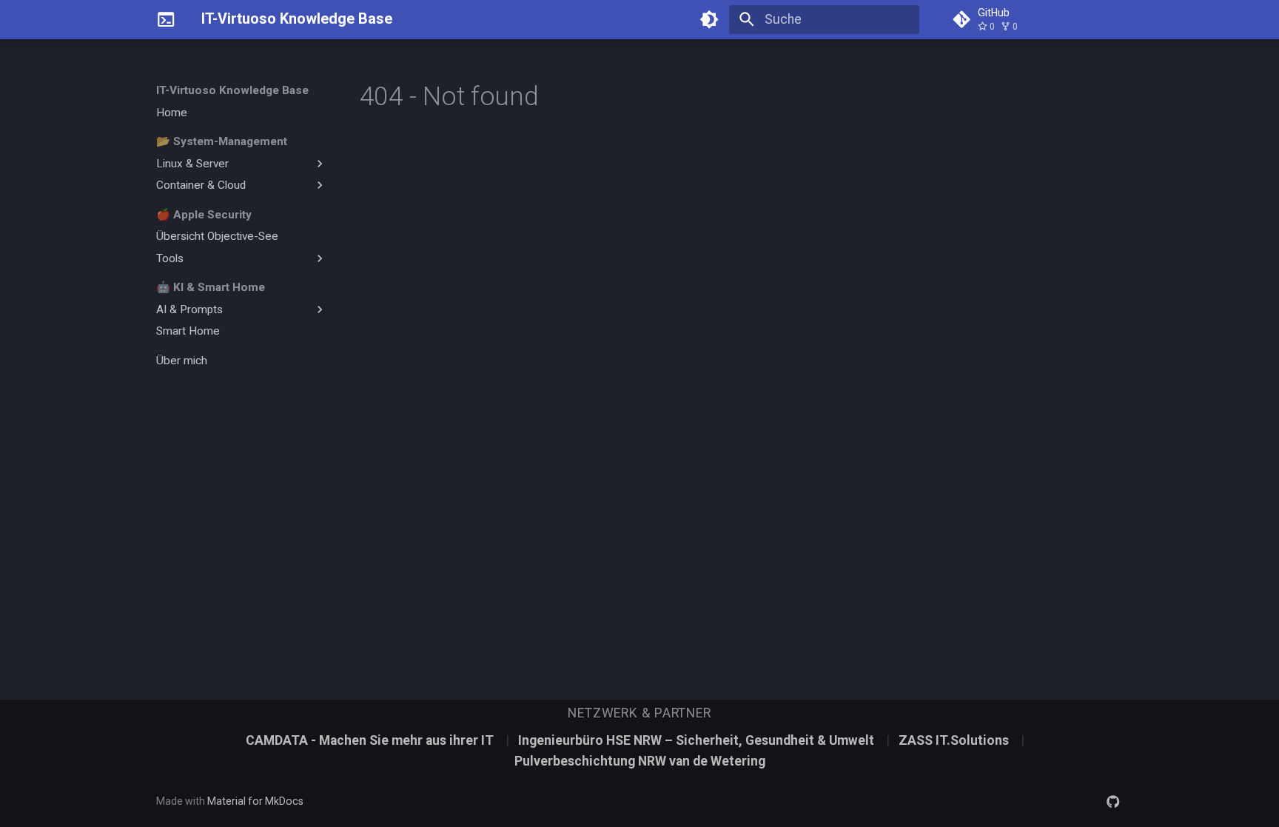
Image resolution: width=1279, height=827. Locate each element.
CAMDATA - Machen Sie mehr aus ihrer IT (371, 740)
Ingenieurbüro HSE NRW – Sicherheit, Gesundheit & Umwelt (697, 740)
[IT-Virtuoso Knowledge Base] (166, 19)
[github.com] (1114, 801)
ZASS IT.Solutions (955, 740)
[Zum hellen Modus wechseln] (710, 19)
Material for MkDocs (255, 801)
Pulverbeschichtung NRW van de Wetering (639, 761)
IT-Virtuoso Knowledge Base (232, 90)
